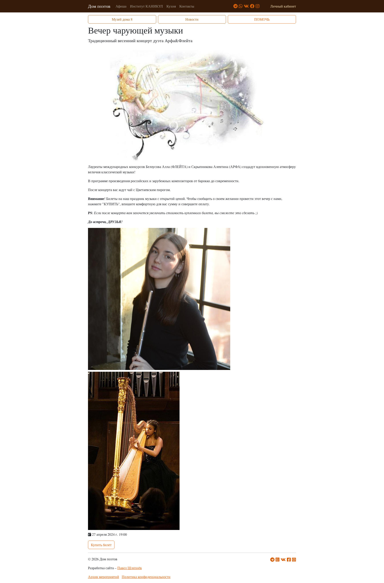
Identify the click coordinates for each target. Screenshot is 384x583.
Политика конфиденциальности (146, 576)
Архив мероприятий (103, 576)
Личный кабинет (283, 6)
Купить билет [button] (101, 544)
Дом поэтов (99, 6)
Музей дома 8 (122, 19)
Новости (191, 19)
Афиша (121, 6)
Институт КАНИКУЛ (146, 6)
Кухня (171, 6)
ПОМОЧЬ (262, 19)
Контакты (186, 6)
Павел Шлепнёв (129, 567)
